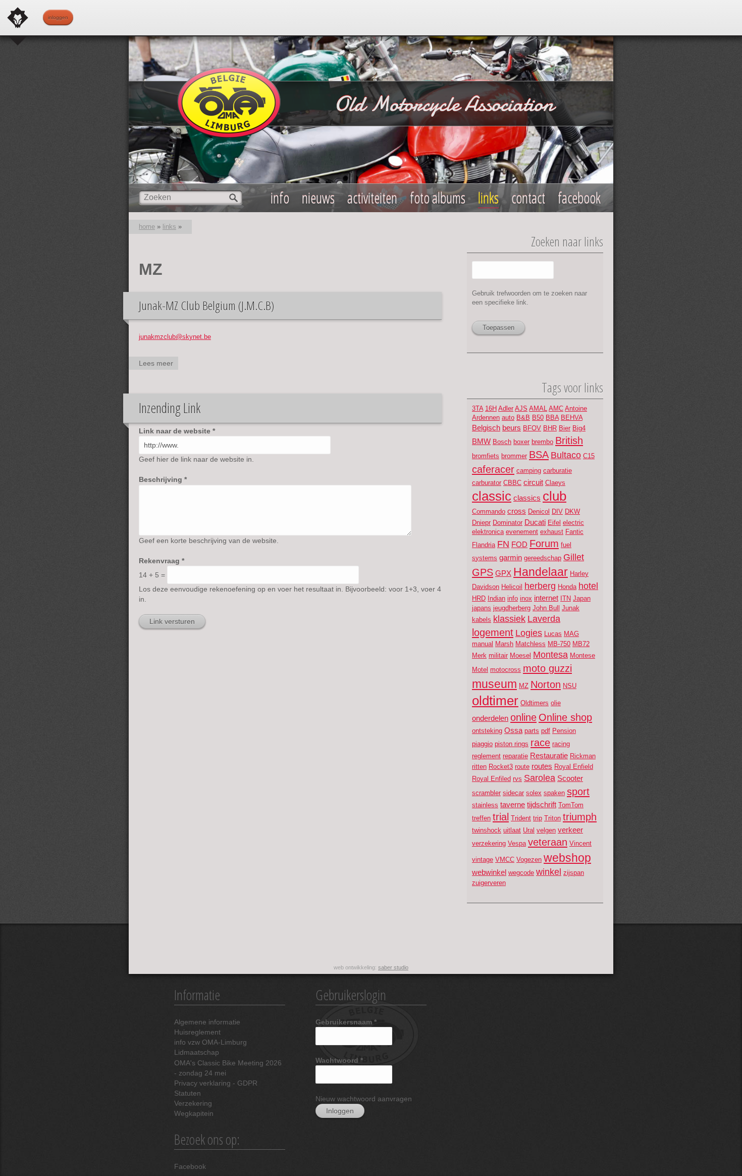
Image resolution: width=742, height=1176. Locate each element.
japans (481, 608)
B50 (538, 417)
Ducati (535, 522)
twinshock (486, 830)
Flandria (483, 545)
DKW (572, 511)
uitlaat (512, 830)
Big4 (579, 428)
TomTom (571, 805)
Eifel (554, 522)
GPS (482, 572)
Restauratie (549, 755)
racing (561, 744)
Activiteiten (372, 198)
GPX (503, 573)
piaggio (482, 744)
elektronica (488, 531)
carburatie (557, 470)
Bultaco (566, 455)
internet (546, 598)
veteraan (547, 842)
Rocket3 (501, 766)
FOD (519, 544)
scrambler (486, 793)
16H (491, 408)
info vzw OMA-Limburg (210, 1042)
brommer (514, 456)
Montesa (550, 655)
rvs (517, 778)
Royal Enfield (573, 766)
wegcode (521, 872)
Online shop (565, 717)
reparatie (515, 756)
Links (488, 198)
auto (508, 417)
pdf (545, 730)
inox (526, 598)
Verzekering (193, 1103)
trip (537, 818)
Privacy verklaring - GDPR (215, 1083)
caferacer (493, 469)
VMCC (504, 859)
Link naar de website (177, 431)
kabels (481, 619)
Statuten (187, 1093)
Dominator (507, 522)
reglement (486, 756)
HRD (479, 598)
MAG (571, 634)
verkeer (570, 829)
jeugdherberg (512, 608)
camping (528, 470)
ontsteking (487, 730)
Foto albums (437, 198)
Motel (480, 669)
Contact (528, 198)
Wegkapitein (194, 1113)
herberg (540, 586)
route (522, 766)
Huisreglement (197, 1032)
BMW (481, 441)
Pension (564, 730)
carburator (486, 482)
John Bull (546, 608)
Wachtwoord (339, 1060)
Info (280, 198)
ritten (479, 766)
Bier (564, 428)
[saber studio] (17, 17)
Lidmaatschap (196, 1052)
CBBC (512, 482)
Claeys (555, 482)
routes (542, 766)
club (554, 496)
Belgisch (486, 427)
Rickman (583, 756)
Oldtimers (534, 703)
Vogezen (529, 859)
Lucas (553, 634)
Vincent (580, 843)
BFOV (532, 428)
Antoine (576, 408)
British (569, 440)
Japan (582, 598)
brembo (542, 442)
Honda (567, 587)
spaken (554, 793)
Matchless (530, 644)
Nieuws (318, 198)
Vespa (517, 843)
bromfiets (485, 456)
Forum (544, 543)
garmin (510, 557)
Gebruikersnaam (346, 1022)
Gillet (573, 557)
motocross (505, 669)
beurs (511, 427)
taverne (512, 804)
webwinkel (489, 872)
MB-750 (559, 644)
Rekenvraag (161, 561)
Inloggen (58, 17)
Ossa (513, 730)
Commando (488, 511)
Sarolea (539, 778)
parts (531, 730)
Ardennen (486, 417)
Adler (505, 408)
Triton (552, 818)
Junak (570, 608)
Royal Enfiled (491, 778)
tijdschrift (541, 804)
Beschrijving (163, 479)
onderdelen (490, 718)
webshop (567, 857)
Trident (521, 818)
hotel (588, 586)
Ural (529, 830)
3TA (477, 408)
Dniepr (481, 522)
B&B (523, 417)
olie (556, 703)
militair (498, 655)
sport (578, 791)
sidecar (513, 793)
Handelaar (540, 571)
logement (492, 632)
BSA (539, 454)
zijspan (573, 872)
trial (501, 816)
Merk (479, 655)
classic (491, 496)
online (523, 717)
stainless (485, 805)
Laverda (543, 619)
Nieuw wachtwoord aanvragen (363, 1099)
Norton (546, 684)
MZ (523, 686)
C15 (589, 456)
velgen (546, 830)
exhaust (551, 531)
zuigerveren (489, 883)
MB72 (581, 644)
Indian (496, 598)
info (512, 598)
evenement (522, 531)
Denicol (539, 511)
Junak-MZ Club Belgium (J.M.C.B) (206, 305)
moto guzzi (547, 668)
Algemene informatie (207, 1022)
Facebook (190, 1166)
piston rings (511, 744)
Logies (528, 633)
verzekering (489, 843)
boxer (521, 442)
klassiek (509, 619)
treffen (481, 818)
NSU (569, 686)
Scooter (570, 778)
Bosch (502, 442)
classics (527, 498)
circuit (533, 482)
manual (482, 644)
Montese (582, 655)
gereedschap (542, 558)
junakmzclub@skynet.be (175, 336)
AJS (521, 408)
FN (503, 544)
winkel (548, 872)
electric (573, 522)
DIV (557, 511)
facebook (579, 198)
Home (147, 226)
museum (494, 684)
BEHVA (571, 417)
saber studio (393, 967)
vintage (482, 859)
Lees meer (158, 364)
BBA (552, 417)
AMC (556, 408)
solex (534, 793)
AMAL (538, 408)
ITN (565, 598)
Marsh (504, 644)
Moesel (520, 655)
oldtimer (495, 701)
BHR (550, 428)
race (540, 742)
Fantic (574, 531)
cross (516, 511)
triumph (580, 816)
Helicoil (511, 587)
